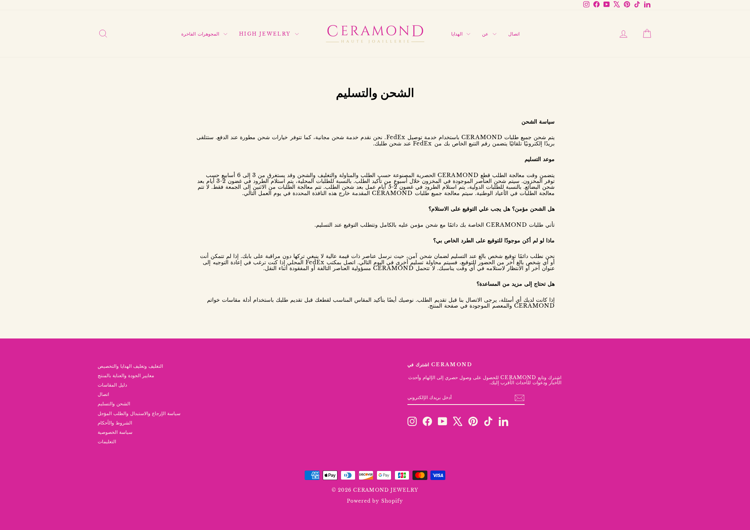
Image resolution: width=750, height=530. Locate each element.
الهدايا (457, 34)
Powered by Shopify (375, 501)
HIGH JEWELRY (266, 34)
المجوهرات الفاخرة (201, 34)
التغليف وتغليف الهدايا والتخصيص (130, 366)
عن (486, 34)
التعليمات (107, 441)
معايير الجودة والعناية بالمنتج (126, 375)
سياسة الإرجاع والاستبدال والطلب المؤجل (139, 413)
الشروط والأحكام (115, 423)
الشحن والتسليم (114, 403)
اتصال (514, 34)
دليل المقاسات (112, 385)
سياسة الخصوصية (115, 432)
